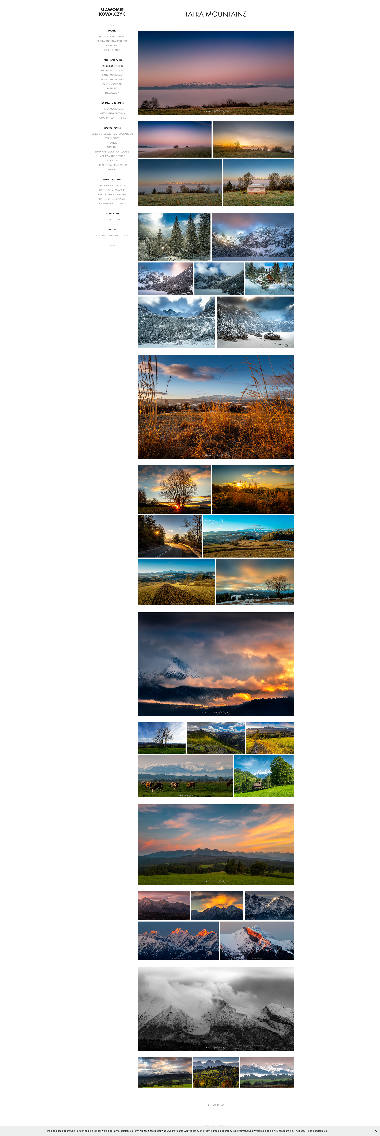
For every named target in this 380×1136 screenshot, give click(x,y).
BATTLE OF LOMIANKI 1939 (112, 194)
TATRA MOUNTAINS (112, 66)
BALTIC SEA (112, 45)
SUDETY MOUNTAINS (112, 70)
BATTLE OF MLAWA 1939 (112, 190)
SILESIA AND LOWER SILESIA (112, 41)
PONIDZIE (112, 88)
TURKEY (112, 169)
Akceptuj (301, 1131)
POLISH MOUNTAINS (112, 60)
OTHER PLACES (112, 50)
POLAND (112, 31)
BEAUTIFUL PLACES (112, 128)
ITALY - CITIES (112, 138)
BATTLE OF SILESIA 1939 (112, 199)
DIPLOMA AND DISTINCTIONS (112, 235)
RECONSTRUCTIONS (112, 180)
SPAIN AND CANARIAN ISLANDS (112, 151)
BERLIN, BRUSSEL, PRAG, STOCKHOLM (112, 133)
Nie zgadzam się (318, 1131)
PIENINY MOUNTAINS (112, 75)
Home (112, 25)
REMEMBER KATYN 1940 (112, 203)
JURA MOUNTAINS (112, 83)
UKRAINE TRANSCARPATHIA (112, 165)
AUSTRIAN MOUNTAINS (112, 113)
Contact (112, 245)
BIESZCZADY (112, 92)
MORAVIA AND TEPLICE (112, 156)
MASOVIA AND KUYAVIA (112, 36)
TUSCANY (112, 147)
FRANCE (112, 142)
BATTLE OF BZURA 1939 (112, 185)
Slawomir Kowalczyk (112, 12)
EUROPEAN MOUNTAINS (112, 103)
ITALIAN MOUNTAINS (112, 108)
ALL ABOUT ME (112, 213)
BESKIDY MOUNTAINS (112, 79)
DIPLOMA (112, 229)
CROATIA (112, 160)
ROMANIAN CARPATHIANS (112, 117)
